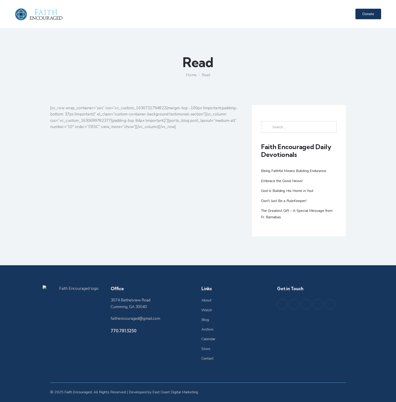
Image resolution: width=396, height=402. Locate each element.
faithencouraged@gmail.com (135, 318)
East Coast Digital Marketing (175, 392)
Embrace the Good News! (281, 180)
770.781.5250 (124, 331)
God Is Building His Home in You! (287, 190)
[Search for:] (299, 127)
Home (191, 75)
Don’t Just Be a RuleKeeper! (283, 200)
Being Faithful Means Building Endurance (293, 170)
